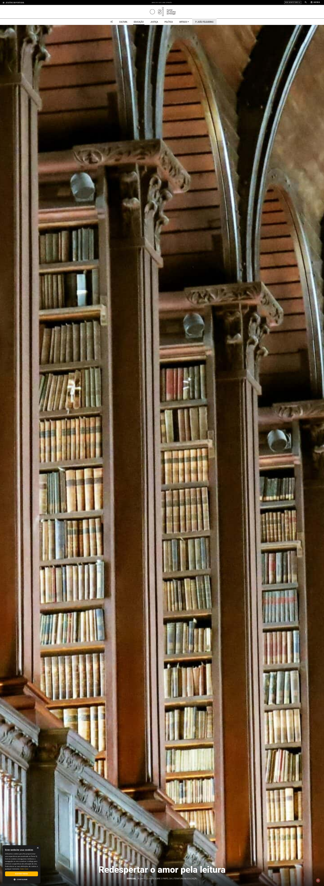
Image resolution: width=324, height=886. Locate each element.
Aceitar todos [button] (21, 874)
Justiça (154, 22)
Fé (112, 22)
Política (169, 22)
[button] (21, 879)
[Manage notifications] (318, 880)
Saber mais (24, 869)
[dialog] (21, 864)
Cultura (123, 22)
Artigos (183, 22)
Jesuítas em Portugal (14, 3)
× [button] (38, 848)
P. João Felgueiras (204, 22)
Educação (139, 22)
